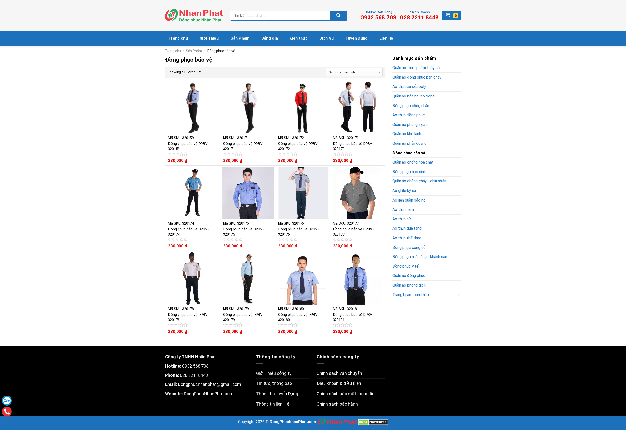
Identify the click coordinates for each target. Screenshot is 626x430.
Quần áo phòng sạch (409, 124)
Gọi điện (7, 412)
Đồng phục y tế (405, 266)
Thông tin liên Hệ (272, 403)
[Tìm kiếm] (338, 15)
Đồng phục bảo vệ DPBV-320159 (188, 146)
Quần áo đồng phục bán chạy (416, 77)
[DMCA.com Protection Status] (373, 422)
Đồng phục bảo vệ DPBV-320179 (243, 317)
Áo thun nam (403, 209)
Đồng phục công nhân (410, 105)
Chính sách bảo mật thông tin (346, 393)
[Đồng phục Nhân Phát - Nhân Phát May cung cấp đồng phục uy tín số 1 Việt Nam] (194, 15)
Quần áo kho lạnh (406, 133)
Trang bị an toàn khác (410, 294)
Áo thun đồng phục (408, 115)
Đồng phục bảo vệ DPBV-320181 (353, 317)
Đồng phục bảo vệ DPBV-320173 (353, 146)
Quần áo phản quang (409, 143)
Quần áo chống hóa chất (413, 162)
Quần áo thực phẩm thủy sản (416, 67)
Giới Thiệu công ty (273, 373)
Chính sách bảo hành (337, 403)
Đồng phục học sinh (409, 171)
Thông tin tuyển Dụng (277, 393)
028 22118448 (194, 375)
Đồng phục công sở (408, 247)
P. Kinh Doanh (419, 15)
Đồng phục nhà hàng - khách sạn (419, 256)
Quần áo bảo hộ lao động (413, 96)
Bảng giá (269, 38)
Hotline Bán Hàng (378, 15)
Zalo (7, 401)
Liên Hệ (386, 38)
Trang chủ (178, 38)
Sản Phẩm (240, 38)
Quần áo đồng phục (408, 275)
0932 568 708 (195, 366)
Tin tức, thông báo (274, 383)
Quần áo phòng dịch (409, 285)
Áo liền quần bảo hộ (408, 200)
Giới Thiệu (209, 38)
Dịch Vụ (326, 38)
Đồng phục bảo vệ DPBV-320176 (298, 232)
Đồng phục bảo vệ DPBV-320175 (243, 232)
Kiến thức (299, 38)
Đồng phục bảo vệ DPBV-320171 (243, 146)
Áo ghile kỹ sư (404, 190)
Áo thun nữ (401, 219)
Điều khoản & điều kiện (339, 383)
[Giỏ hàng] (451, 15)
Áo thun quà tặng (407, 228)
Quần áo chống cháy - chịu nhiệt (419, 181)
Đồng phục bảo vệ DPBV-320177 (353, 232)
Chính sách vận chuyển (339, 373)
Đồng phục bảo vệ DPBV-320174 (188, 232)
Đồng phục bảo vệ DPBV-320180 (298, 317)
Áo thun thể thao (406, 238)
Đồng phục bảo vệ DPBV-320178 (188, 317)
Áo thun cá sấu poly (409, 86)
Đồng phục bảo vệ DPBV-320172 (298, 146)
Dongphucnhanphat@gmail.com (209, 384)
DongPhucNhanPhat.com (209, 393)
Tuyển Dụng (356, 38)
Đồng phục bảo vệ (408, 153)
